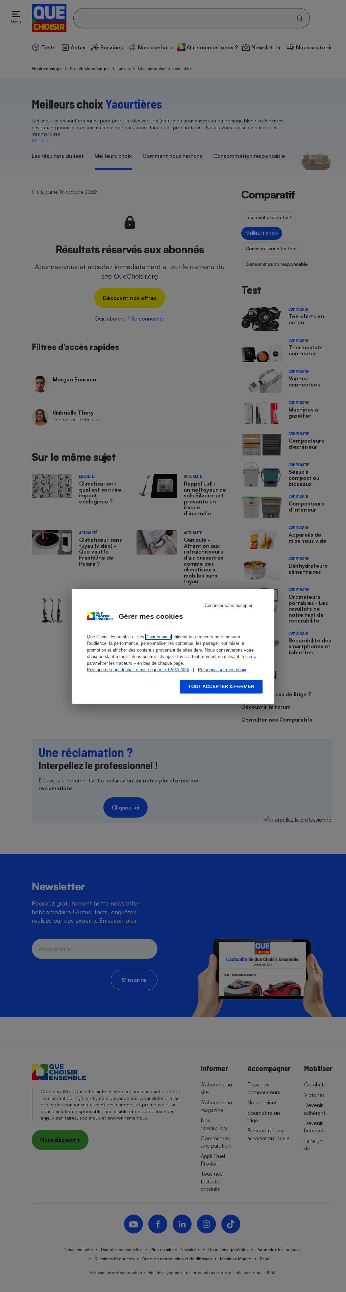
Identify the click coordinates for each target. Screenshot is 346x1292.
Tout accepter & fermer (221, 686)
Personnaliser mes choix (222, 669)
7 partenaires (158, 636)
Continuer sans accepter (228, 605)
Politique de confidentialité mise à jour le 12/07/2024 (138, 669)
